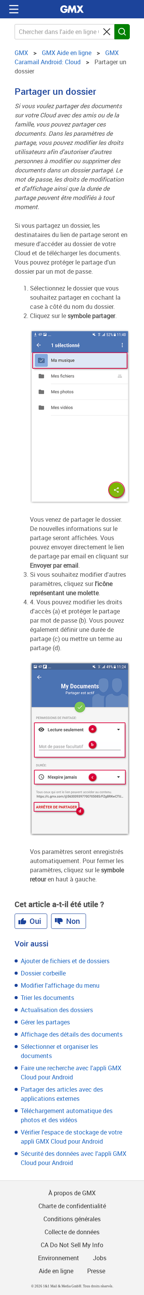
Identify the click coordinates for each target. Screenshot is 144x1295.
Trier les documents (47, 997)
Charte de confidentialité (72, 1206)
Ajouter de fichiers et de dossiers (65, 961)
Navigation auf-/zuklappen (14, 9)
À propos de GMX (72, 1193)
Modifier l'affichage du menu (60, 985)
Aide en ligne (56, 1271)
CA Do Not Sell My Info (72, 1245)
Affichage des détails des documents (71, 1034)
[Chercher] (122, 31)
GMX (72, 9)
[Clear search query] (106, 31)
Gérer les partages (45, 1022)
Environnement (58, 1258)
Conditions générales (72, 1219)
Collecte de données (72, 1232)
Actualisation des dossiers (57, 1010)
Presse (96, 1271)
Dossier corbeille (43, 973)
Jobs (99, 1258)
